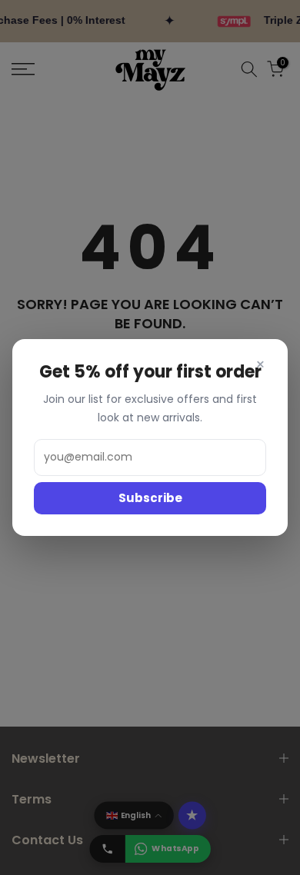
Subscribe (150, 498)
